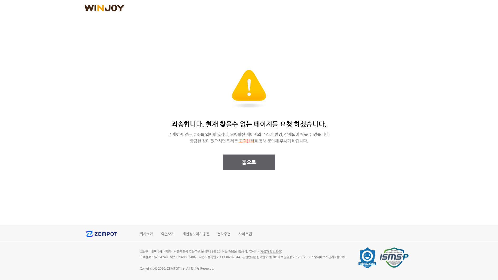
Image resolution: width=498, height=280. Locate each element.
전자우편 (224, 234)
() (270, 251)
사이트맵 (245, 234)
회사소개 (146, 234)
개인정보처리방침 (195, 234)
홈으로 (249, 162)
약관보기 (168, 234)
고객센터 (246, 141)
